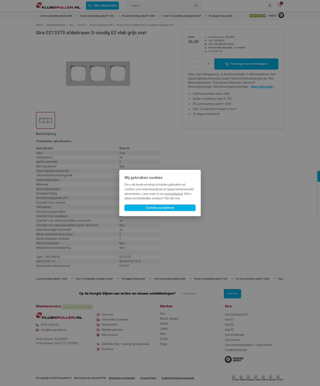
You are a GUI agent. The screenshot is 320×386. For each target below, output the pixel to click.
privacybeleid (174, 194)
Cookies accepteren (160, 208)
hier (177, 198)
